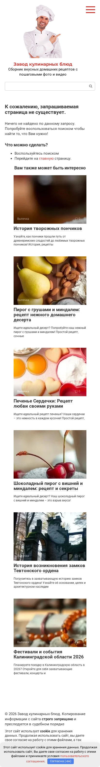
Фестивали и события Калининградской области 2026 (49, 654)
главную (46, 158)
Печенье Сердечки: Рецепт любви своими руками (43, 403)
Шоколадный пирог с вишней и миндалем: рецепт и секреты (48, 486)
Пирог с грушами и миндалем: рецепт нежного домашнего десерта (47, 315)
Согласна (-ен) (60, 761)
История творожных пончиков (48, 228)
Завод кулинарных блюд (43, 64)
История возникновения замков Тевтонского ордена (49, 568)
